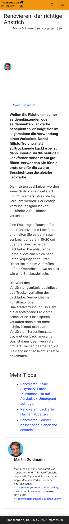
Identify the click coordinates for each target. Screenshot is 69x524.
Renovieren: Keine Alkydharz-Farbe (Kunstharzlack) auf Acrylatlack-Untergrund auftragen (38, 393)
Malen (16, 104)
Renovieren (28, 104)
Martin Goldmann (29, 459)
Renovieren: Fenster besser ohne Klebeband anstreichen (38, 425)
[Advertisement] (34, 66)
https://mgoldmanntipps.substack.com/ (37, 498)
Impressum (55, 520)
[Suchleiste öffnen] (52, 5)
